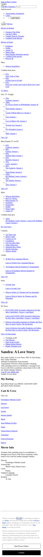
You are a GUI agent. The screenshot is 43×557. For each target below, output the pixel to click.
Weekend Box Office (13, 247)
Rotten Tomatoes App (13, 346)
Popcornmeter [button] (24, 364)
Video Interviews (12, 245)
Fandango (9, 46)
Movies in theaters (7, 28)
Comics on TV (11, 239)
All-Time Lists (11, 235)
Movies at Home (7, 42)
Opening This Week (13, 32)
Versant (19, 518)
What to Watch (13, 66)
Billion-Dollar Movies (13, 344)
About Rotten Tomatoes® (15, 14)
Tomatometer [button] (5, 364)
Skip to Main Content (9, 2)
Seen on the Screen (12, 342)
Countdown (10, 241)
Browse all (9, 58)
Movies (9, 24)
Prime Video (10, 52)
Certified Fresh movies (14, 56)
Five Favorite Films (13, 243)
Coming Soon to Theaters (15, 36)
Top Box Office (11, 34)
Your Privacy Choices (21, 546)
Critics (8, 16)
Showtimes (12, 334)
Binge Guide (10, 237)
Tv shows (4, 90)
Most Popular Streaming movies (17, 54)
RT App (4, 227)
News (9, 227)
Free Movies (10, 340)
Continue (21, 553)
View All (4, 137)
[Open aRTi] (4, 4)
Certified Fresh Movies (14, 38)
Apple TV (9, 50)
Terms (7, 520)
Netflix (8, 48)
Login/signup (15, 18)
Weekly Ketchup (12, 249)
